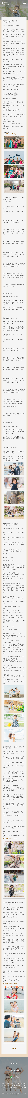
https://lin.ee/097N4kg (9, 134)
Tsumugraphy (14, 1093)
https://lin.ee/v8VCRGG (10, 838)
